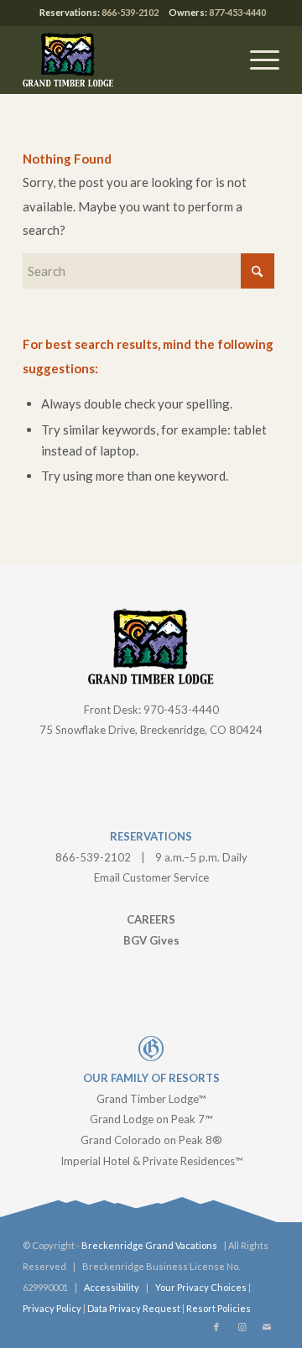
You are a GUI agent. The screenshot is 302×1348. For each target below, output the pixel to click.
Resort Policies (218, 1308)
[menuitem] (256, 59)
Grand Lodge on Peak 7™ (151, 1119)
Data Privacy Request (133, 1308)
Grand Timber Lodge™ (151, 1099)
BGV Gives (151, 940)
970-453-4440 (181, 709)
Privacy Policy (52, 1308)
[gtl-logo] (125, 59)
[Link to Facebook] (216, 1327)
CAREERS (151, 919)
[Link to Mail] (266, 1327)
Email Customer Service (151, 877)
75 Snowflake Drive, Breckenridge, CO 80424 (151, 729)
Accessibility (111, 1287)
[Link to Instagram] (241, 1327)
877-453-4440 (237, 12)
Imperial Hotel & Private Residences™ (151, 1161)
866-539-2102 (130, 12)
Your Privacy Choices (201, 1287)
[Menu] (256, 59)
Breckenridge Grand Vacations (149, 1245)
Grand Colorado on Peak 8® (151, 1140)
